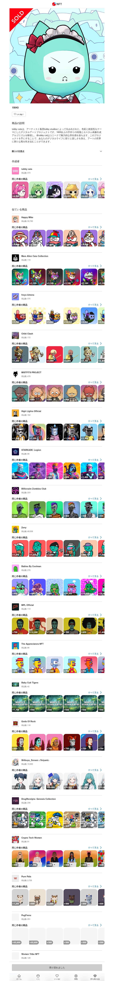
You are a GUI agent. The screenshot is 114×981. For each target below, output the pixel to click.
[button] (19, 114)
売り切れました (57, 967)
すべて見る (93, 178)
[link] (95, 179)
